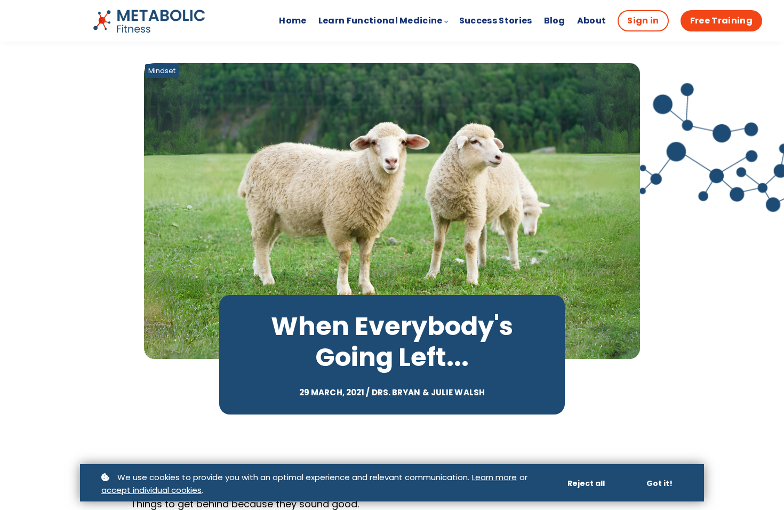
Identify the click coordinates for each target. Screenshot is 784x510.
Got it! (659, 483)
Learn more (494, 477)
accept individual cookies (151, 490)
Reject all (586, 483)
